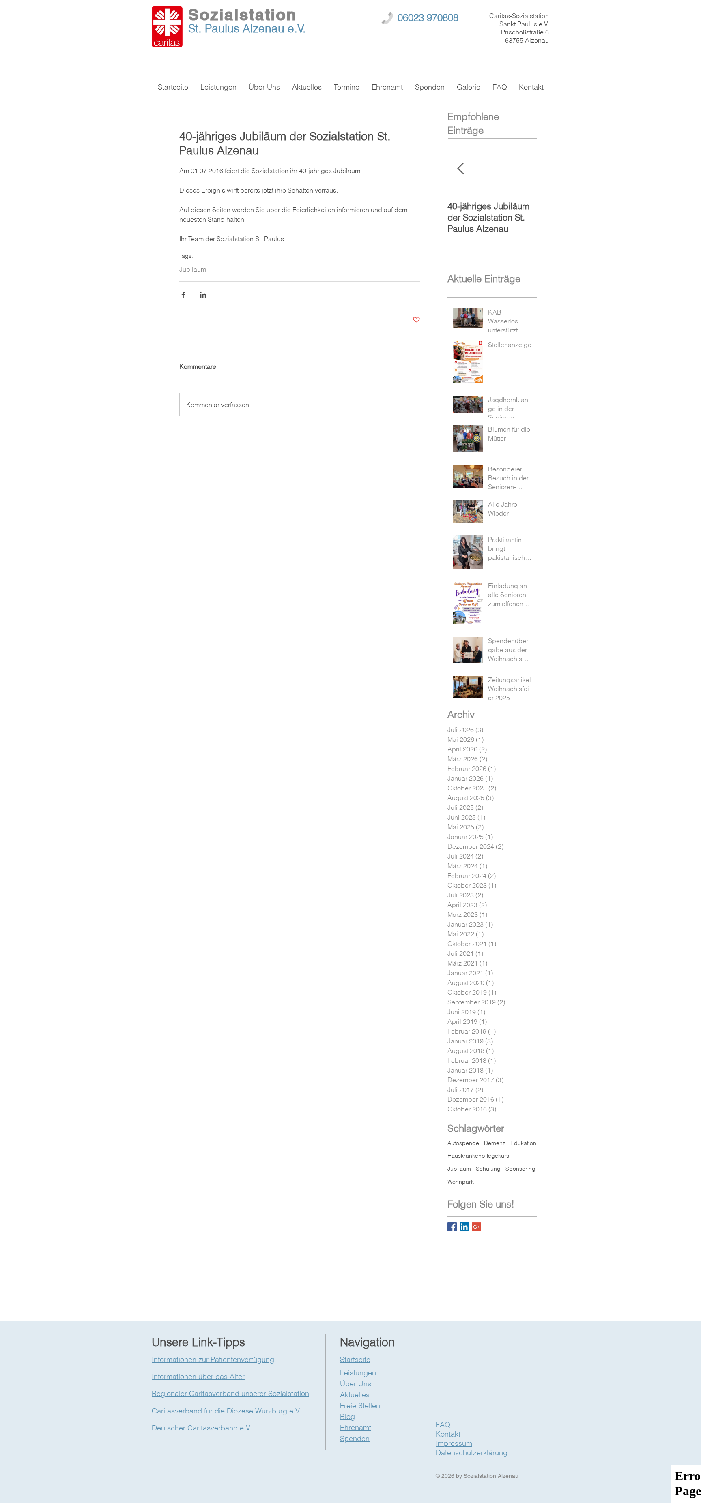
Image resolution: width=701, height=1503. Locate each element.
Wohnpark (460, 1181)
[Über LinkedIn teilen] (203, 295)
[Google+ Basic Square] (476, 1226)
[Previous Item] (460, 169)
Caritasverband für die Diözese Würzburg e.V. (226, 1410)
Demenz (494, 1143)
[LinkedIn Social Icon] (464, 1226)
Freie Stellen (360, 1405)
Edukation (523, 1143)
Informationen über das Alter (198, 1376)
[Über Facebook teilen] (183, 295)
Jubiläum (192, 269)
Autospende (463, 1143)
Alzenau (265, 28)
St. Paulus (215, 28)
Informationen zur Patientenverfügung (213, 1359)
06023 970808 (428, 18)
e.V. (297, 28)
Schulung (488, 1168)
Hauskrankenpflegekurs (478, 1155)
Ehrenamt (355, 1427)
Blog (347, 1416)
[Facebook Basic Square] (452, 1226)
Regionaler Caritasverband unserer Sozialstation (230, 1393)
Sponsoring (520, 1168)
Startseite (355, 1359)
